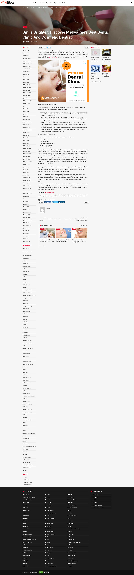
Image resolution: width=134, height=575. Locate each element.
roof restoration (28, 404)
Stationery (26, 443)
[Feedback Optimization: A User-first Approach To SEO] (95, 68)
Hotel (25, 351)
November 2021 (27, 188)
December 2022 (27, 153)
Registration (49, 3)
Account (42, 3)
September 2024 (28, 100)
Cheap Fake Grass (28, 290)
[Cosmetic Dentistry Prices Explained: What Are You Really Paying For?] (79, 233)
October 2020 (27, 222)
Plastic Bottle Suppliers (29, 396)
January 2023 (27, 151)
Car (25, 279)
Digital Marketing (28, 306)
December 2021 (27, 185)
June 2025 (26, 76)
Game (25, 324)
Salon (25, 417)
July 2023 (26, 135)
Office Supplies (27, 388)
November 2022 (27, 156)
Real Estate (26, 401)
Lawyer (26, 375)
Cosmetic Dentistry (50, 192)
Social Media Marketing (29, 433)
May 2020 (26, 236)
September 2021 (28, 193)
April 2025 (26, 82)
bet (25, 268)
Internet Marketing (28, 364)
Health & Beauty (27, 340)
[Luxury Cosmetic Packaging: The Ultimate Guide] (95, 52)
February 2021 (27, 212)
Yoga (25, 470)
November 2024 (27, 95)
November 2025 (27, 63)
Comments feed (28, 482)
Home (25, 345)
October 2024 (27, 98)
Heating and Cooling (28, 343)
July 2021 (26, 198)
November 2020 (27, 220)
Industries (26, 356)
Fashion (26, 313)
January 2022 (27, 183)
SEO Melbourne (96, 494)
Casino (25, 287)
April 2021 (26, 206)
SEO (25, 422)
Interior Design (27, 361)
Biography (26, 271)
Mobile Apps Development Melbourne (100, 507)
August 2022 (27, 164)
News (25, 385)
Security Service (28, 420)
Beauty (26, 263)
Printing (26, 398)
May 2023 (26, 140)
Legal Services (27, 377)
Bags (25, 260)
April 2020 (26, 238)
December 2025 (27, 61)
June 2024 (26, 108)
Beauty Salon (27, 266)
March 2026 (27, 55)
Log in (25, 477)
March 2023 (27, 145)
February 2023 (27, 148)
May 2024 (26, 111)
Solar (25, 435)
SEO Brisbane (95, 502)
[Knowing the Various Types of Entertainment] (106, 68)
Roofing (26, 406)
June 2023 (26, 137)
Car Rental (26, 282)
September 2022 (28, 161)
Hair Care (26, 332)
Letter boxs (26, 380)
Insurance (26, 359)
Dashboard (35, 3)
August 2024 (27, 103)
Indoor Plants (27, 353)
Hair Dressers (27, 335)
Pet (25, 390)
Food (25, 319)
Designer (26, 303)
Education (26, 308)
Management (27, 382)
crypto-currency (28, 298)
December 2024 (27, 92)
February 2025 (27, 87)
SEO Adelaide (95, 497)
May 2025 (26, 79)
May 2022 (26, 172)
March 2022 (27, 177)
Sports (25, 441)
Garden (26, 327)
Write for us (62, 3)
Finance (26, 316)
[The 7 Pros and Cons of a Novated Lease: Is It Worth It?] (106, 52)
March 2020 (27, 241)
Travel (25, 454)
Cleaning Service (28, 292)
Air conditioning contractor (30, 497)
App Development (28, 255)
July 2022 (26, 167)
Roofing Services (28, 409)
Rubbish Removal (28, 412)
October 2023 (27, 127)
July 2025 (26, 74)
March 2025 (27, 84)
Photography (27, 393)
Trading (26, 451)
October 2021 (27, 191)
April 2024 (26, 114)
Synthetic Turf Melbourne (30, 446)
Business (26, 276)
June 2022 (26, 169)
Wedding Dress (27, 467)
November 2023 (27, 124)
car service (26, 284)
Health (25, 337)
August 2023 (27, 132)
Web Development (28, 465)
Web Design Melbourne (97, 505)
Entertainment (27, 311)
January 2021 (27, 214)
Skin (25, 430)
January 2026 (27, 58)
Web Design (27, 462)
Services (26, 425)
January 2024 (27, 119)
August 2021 (27, 196)
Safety (25, 414)
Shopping (26, 427)
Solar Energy (27, 438)
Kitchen (26, 372)
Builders (26, 274)
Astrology (26, 258)
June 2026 (26, 53)
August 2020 (27, 228)
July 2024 (26, 106)
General (26, 329)
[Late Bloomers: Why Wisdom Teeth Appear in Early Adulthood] (47, 233)
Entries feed (27, 479)
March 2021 (27, 209)
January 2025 (27, 90)
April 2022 (26, 175)
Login (55, 3)
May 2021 (26, 204)
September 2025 (28, 69)
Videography (27, 459)
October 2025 (27, 66)
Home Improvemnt (28, 348)
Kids (25, 369)
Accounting (26, 248)
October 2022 (27, 159)
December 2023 (27, 122)
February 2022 (27, 180)
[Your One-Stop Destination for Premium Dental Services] (63, 233)
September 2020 (28, 225)
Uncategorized (27, 457)
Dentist (24, 27)
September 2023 (28, 130)
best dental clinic (53, 57)
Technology (27, 449)
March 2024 (27, 116)
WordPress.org (27, 484)
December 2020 (27, 217)
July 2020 (26, 230)
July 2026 (26, 50)
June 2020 (26, 233)
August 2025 (27, 71)
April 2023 (26, 143)
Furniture (26, 321)
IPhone (25, 367)
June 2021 (26, 201)
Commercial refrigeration (30, 295)
